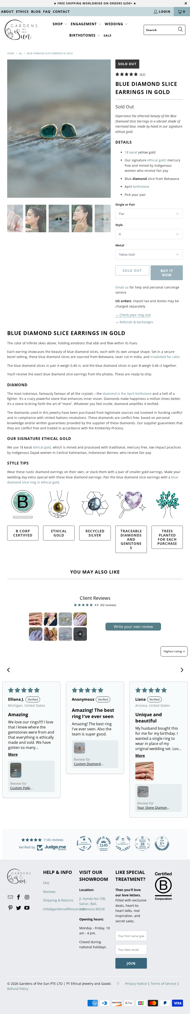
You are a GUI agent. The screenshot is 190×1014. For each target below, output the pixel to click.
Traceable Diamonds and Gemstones (131, 539)
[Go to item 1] (35, 619)
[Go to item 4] (80, 619)
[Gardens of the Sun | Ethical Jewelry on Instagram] (27, 897)
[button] (60, 24)
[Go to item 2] (50, 619)
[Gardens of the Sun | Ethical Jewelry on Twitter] (18, 908)
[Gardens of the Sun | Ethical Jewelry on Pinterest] (10, 908)
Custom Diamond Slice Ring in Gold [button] (87, 764)
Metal (119, 245)
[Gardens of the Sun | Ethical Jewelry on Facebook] (18, 897)
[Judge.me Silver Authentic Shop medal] (123, 843)
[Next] (107, 129)
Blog (36, 11)
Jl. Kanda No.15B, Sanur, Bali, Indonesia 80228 (92, 903)
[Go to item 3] (65, 619)
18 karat (131, 152)
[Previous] (10, 129)
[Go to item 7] (65, 634)
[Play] (59, 129)
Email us (122, 287)
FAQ (47, 11)
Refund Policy (17, 988)
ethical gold (156, 160)
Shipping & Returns (58, 900)
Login (164, 11)
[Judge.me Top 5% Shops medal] (162, 843)
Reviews (49, 891)
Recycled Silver (95, 533)
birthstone (141, 186)
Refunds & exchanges (136, 322)
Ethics (22, 11)
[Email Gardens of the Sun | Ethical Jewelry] (10, 897)
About (7, 11)
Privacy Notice (136, 983)
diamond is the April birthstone (127, 393)
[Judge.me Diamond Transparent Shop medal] (84, 843)
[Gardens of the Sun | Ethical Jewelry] (21, 30)
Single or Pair (125, 204)
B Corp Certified (22, 533)
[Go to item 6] (50, 634)
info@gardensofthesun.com (64, 909)
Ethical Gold (59, 533)
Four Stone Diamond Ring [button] (153, 807)
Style (119, 225)
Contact (61, 11)
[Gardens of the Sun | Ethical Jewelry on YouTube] (27, 908)
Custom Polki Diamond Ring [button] (21, 788)
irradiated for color (165, 357)
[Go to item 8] (80, 634)
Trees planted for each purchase (167, 537)
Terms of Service (163, 983)
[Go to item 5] (35, 634)
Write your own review (133, 626)
